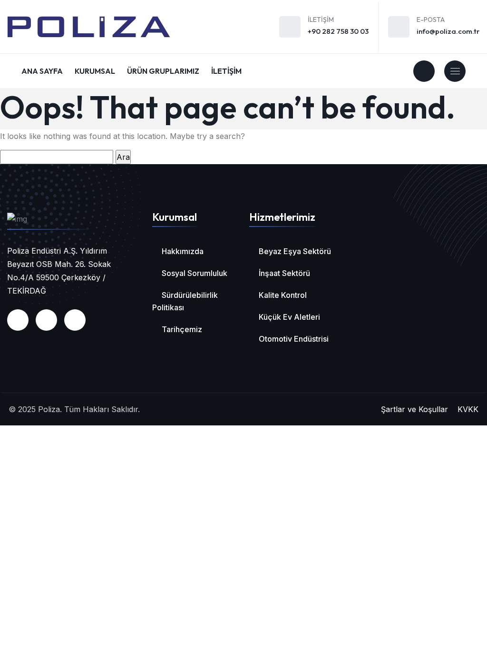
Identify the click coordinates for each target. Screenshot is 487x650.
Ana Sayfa (42, 71)
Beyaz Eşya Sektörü (295, 251)
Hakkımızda (183, 251)
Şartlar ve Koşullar (414, 409)
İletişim (226, 71)
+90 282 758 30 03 (338, 31)
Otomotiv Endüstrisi (294, 339)
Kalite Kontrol (283, 295)
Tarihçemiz (182, 329)
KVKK (468, 409)
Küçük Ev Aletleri (289, 317)
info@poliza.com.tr (448, 31)
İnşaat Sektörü (284, 273)
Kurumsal (95, 71)
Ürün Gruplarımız (163, 71)
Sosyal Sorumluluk (194, 273)
